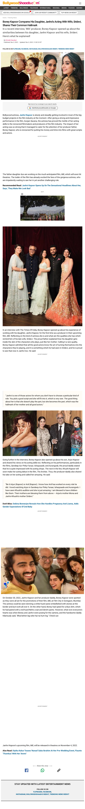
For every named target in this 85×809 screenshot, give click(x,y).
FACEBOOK (24, 49)
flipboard (37, 792)
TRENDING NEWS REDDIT (66, 49)
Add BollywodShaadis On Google (16, 13)
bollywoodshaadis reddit (37, 794)
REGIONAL (56, 8)
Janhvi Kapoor (26, 115)
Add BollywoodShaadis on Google (44, 108)
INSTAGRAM (33, 49)
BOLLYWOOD (24, 8)
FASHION (71, 8)
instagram (20, 794)
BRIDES (64, 8)
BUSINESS (79, 8)
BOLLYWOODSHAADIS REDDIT (47, 49)
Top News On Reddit (69, 13)
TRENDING (14, 8)
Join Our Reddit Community (45, 13)
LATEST (6, 8)
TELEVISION (34, 8)
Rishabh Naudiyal (11, 40)
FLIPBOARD (16, 49)
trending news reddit (59, 794)
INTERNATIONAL (45, 8)
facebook (47, 792)
